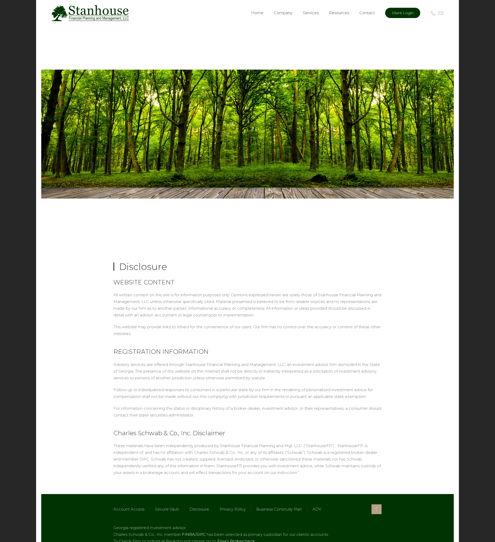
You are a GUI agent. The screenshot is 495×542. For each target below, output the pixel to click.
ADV (316, 509)
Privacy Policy (233, 509)
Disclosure (199, 509)
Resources (339, 12)
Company (283, 12)
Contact (367, 12)
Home (257, 12)
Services (311, 12)
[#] (377, 509)
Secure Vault (167, 509)
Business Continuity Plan (279, 509)
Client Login (403, 13)
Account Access (128, 509)
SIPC (201, 534)
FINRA (188, 534)
